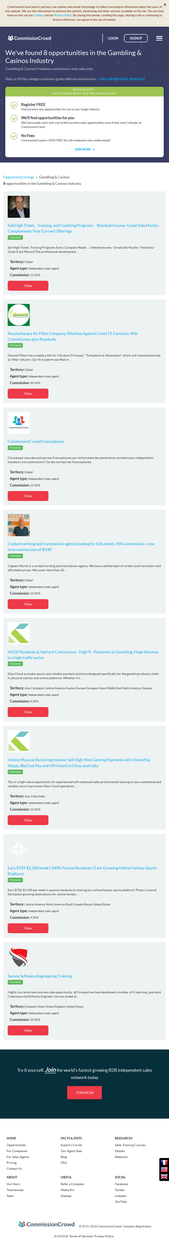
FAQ (64, 1162)
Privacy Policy (63, 15)
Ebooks (120, 1151)
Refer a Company (72, 1184)
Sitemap (66, 1196)
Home (11, 1138)
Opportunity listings (18, 177)
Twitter (120, 1190)
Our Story (13, 1184)
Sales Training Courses (130, 1145)
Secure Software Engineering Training (40, 976)
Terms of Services (81, 1236)
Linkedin (121, 1196)
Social (120, 1177)
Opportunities (16, 1145)
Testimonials (15, 1190)
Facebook (121, 1184)
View (28, 286)
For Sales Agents (18, 1157)
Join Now (83, 149)
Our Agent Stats (71, 1151)
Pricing (12, 1162)
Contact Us (14, 1168)
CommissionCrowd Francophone (36, 441)
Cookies (38, 15)
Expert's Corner (71, 1145)
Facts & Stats (71, 1138)
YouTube (121, 1201)
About (12, 1177)
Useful (66, 1177)
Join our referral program (122, 79)
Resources (123, 1138)
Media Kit (67, 1190)
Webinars (121, 1157)
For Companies (17, 1151)
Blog (64, 1157)
